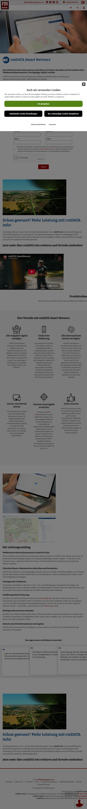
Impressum (52, 124)
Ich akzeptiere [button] (43, 104)
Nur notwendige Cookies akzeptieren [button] (63, 113)
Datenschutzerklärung (38, 124)
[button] (83, 84)
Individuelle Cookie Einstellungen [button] (23, 113)
